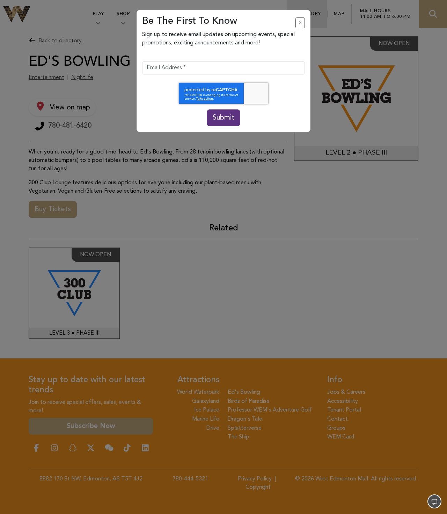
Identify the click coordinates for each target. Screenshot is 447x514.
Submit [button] (223, 117)
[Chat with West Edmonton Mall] (434, 501)
